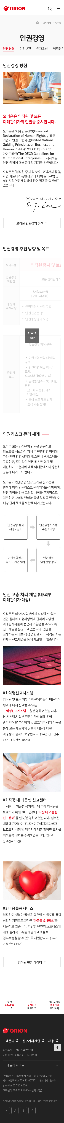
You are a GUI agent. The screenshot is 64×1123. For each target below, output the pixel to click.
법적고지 (7, 1049)
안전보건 (25, 49)
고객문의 (8, 1040)
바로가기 (32, 1006)
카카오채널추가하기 (54, 1004)
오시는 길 (32, 1054)
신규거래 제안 (31, 1040)
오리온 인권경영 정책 (29, 223)
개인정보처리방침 (25, 1049)
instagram (14, 1110)
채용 (51, 1040)
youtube (6, 1110)
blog (23, 1110)
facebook (32, 1110)
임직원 (58, 22)
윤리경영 (47, 22)
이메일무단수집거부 (13, 1054)
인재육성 (42, 49)
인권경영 (8, 49)
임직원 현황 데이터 (30, 962)
